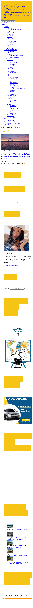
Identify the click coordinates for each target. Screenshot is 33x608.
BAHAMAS (10, 51)
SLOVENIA (10, 103)
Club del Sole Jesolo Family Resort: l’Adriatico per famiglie (18, 538)
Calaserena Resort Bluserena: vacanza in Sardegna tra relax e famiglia (18, 554)
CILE (8, 52)
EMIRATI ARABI (12, 41)
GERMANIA (10, 71)
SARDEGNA (13, 87)
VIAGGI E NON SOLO (10, 121)
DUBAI (12, 42)
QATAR (9, 45)
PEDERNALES (14, 57)
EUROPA (6, 58)
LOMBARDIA (14, 83)
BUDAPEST (13, 117)
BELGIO (9, 61)
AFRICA (6, 27)
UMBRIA (12, 90)
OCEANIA (7, 119)
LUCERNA (13, 111)
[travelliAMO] (4, 22)
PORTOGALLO (11, 96)
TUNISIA (9, 37)
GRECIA (9, 74)
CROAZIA (10, 68)
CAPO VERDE (11, 28)
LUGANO (13, 113)
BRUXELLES (14, 63)
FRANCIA (10, 70)
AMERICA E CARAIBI (10, 50)
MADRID (13, 106)
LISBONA (13, 97)
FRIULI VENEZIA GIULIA (17, 80)
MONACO (13, 73)
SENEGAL (10, 35)
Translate (15, 202)
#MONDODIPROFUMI (13, 123)
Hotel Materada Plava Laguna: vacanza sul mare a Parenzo (18, 530)
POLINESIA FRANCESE (14, 120)
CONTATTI (7, 124)
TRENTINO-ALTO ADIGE (17, 88)
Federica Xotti (8, 253)
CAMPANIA (13, 78)
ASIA (5, 40)
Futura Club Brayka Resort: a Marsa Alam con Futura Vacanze (18, 546)
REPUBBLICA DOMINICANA (15, 55)
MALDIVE (10, 44)
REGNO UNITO (11, 98)
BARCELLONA (14, 107)
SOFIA (12, 67)
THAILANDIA (11, 47)
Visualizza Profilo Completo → (12, 265)
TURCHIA (10, 114)
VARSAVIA (13, 94)
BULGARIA (10, 65)
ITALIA (9, 75)
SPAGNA (9, 104)
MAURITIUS (10, 34)
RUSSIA (9, 101)
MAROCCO (10, 32)
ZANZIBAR (10, 38)
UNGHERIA (10, 116)
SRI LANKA (10, 48)
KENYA (9, 31)
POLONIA (10, 93)
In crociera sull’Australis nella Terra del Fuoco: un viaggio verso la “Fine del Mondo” (16, 156)
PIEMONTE (13, 84)
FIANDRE (13, 64)
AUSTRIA (10, 60)
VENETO (13, 91)
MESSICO (10, 54)
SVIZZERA (10, 110)
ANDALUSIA (14, 108)
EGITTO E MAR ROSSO (14, 29)
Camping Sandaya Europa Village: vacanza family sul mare (17, 562)
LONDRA (13, 100)
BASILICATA (14, 77)
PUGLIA (12, 85)
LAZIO (12, 81)
